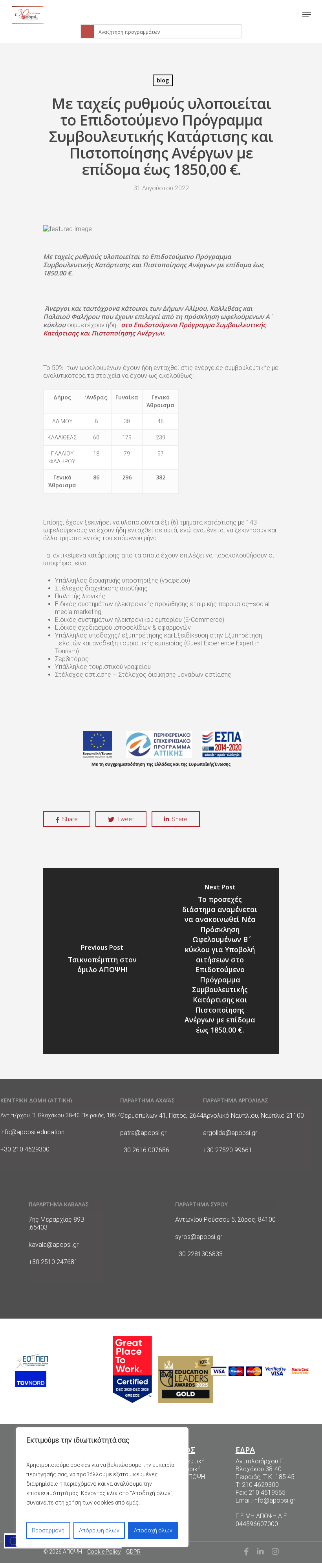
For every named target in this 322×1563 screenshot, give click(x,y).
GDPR (133, 1551)
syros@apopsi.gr (198, 1237)
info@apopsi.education (32, 1132)
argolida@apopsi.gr (230, 1133)
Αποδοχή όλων (153, 1530)
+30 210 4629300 (24, 1149)
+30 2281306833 (199, 1254)
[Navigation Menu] (306, 14)
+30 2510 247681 (53, 1262)
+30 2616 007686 (144, 1150)
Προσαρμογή (48, 1530)
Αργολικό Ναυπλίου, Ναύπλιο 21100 (253, 1115)
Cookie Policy (104, 1551)
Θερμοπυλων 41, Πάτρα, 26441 (163, 1115)
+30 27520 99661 (227, 1150)
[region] (102, 1487)
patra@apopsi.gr (143, 1133)
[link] (27, 14)
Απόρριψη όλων (99, 1530)
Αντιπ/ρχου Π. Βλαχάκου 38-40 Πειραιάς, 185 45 (62, 1115)
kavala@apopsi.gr (54, 1244)
